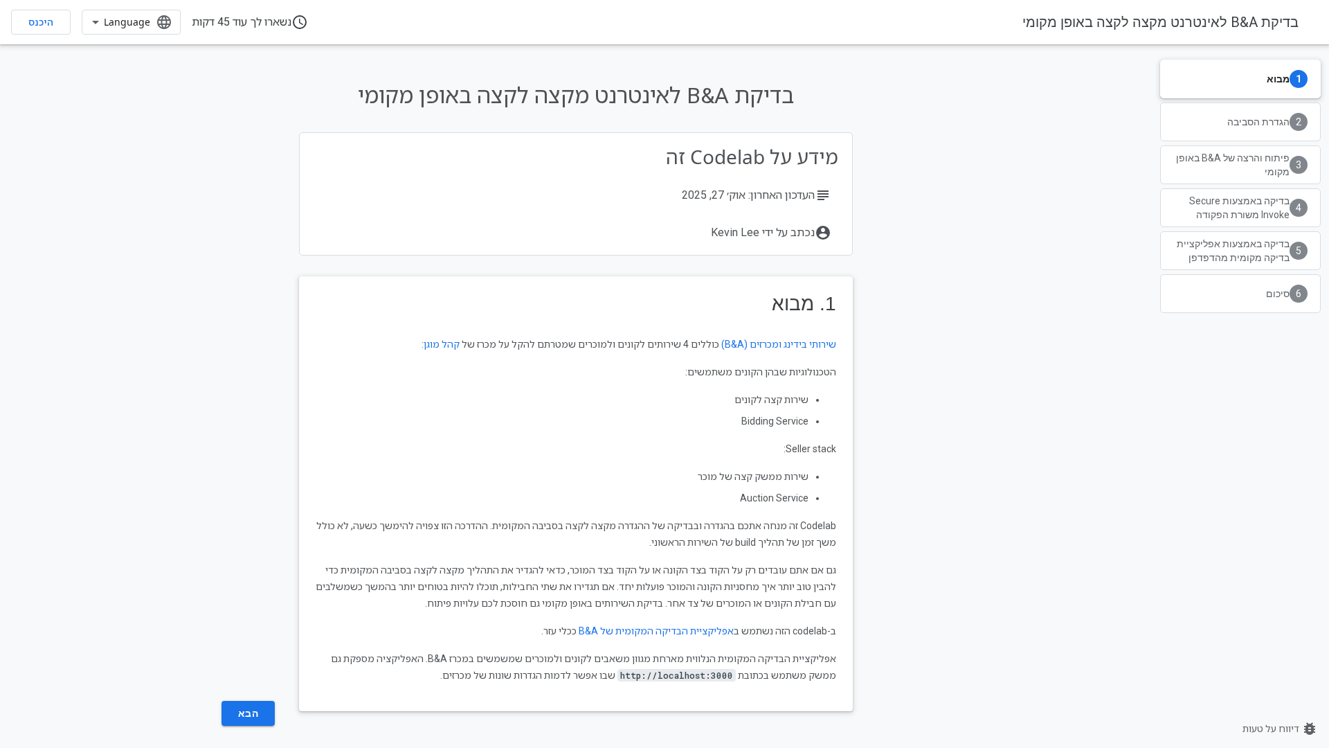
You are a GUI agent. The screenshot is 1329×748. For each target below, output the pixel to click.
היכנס (40, 22)
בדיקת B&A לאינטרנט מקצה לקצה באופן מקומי (1160, 22)
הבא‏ (248, 713)
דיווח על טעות (1280, 728)
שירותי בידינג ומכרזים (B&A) (778, 344)
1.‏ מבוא (804, 303)
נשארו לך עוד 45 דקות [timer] (250, 22)
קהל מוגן (442, 344)
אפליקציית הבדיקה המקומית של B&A (656, 630)
